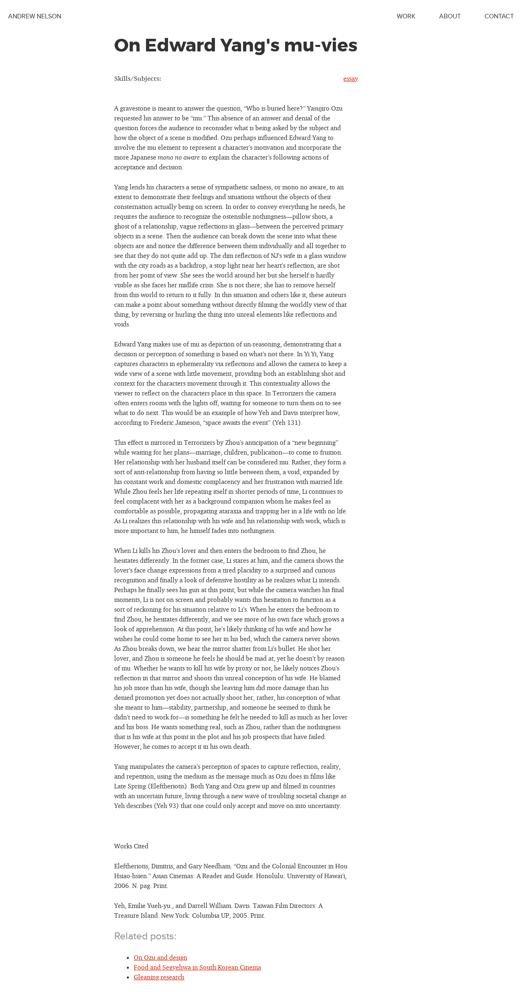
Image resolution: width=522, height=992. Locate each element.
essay (350, 78)
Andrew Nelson (34, 16)
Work (406, 16)
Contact (499, 16)
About (450, 16)
